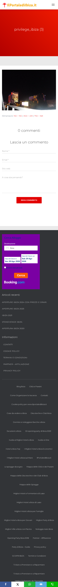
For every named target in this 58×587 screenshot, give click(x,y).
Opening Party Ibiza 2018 (18, 538)
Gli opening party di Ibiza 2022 (38, 431)
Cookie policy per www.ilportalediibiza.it (29, 404)
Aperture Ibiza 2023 (13, 308)
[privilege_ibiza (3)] (29, 90)
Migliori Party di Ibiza (45, 520)
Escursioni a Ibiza (14, 431)
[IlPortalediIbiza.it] (20, 4)
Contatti (8, 344)
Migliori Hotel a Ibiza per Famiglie (29, 511)
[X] (17, 584)
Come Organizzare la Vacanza (23, 395)
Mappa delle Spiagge (29, 484)
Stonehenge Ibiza (12, 322)
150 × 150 (18, 116)
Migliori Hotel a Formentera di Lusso (29, 493)
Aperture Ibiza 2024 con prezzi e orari (24, 302)
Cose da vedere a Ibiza (17, 413)
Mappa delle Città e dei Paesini (40, 467)
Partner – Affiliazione (16, 364)
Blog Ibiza (21, 386)
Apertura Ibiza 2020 (13, 328)
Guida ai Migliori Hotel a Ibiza (21, 440)
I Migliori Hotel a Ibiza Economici (38, 449)
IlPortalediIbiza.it (44, 458)
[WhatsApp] (29, 584)
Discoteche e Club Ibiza (41, 413)
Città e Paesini (35, 386)
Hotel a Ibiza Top (13, 449)
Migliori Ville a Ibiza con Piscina (18, 529)
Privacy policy (11, 370)
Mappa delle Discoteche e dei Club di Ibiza (29, 476)
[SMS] (52, 584)
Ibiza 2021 (7, 315)
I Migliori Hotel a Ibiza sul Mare (20, 458)
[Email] (41, 584)
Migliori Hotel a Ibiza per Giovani (18, 520)
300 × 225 (28, 116)
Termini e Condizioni (15, 357)
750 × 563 (38, 116)
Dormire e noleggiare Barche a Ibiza (29, 422)
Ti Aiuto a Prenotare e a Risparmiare (29, 565)
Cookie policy (11, 351)
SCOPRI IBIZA (18, 556)
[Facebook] (5, 584)
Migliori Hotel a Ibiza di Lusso (29, 502)
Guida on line (43, 440)
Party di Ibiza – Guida (21, 547)
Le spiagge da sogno (13, 467)
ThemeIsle (38, 581)
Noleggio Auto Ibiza (44, 529)
